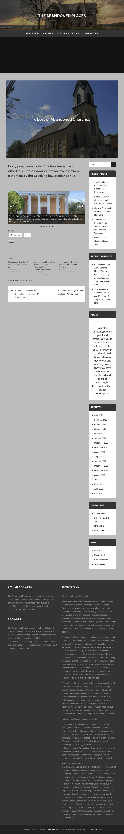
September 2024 (101, 429)
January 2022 (100, 461)
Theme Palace (95, 829)
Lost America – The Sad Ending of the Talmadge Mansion (68, 264)
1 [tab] (41, 226)
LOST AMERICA (91, 33)
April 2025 (98, 415)
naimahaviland (100, 264)
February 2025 (100, 420)
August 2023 (99, 452)
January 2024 (100, 438)
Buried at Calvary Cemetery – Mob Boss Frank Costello (103, 200)
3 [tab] (46, 226)
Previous (11, 206)
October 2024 (100, 424)
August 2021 (99, 475)
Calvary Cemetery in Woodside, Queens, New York (103, 211)
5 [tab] (52, 226)
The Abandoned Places (62, 16)
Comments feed (101, 560)
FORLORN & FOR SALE (68, 33)
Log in (97, 551)
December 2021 (101, 466)
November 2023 (101, 447)
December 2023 (101, 443)
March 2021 (99, 493)
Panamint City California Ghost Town (101, 241)
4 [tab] (49, 226)
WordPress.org (100, 564)
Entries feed (99, 555)
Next (82, 206)
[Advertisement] (62, 55)
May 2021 (98, 484)
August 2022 (99, 457)
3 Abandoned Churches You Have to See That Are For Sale (18, 264)
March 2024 (99, 434)
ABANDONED (32, 33)
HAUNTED (48, 33)
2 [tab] (44, 226)
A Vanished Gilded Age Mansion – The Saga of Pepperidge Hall (103, 296)
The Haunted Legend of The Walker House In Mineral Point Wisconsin (101, 226)
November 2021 (101, 470)
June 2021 (98, 480)
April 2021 (98, 489)
